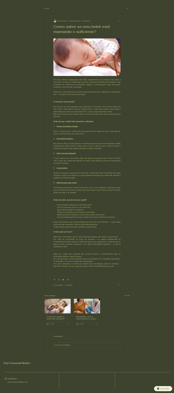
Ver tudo (127, 295)
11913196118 (12, 378)
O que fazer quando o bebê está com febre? (55, 318)
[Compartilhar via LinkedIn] (63, 279)
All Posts (46, 8)
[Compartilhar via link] (68, 279)
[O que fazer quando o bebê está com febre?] (57, 306)
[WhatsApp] (6, 378)
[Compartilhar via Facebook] (54, 279)
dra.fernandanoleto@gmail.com (18, 382)
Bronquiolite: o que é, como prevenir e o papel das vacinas (86, 318)
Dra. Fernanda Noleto (17, 363)
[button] (127, 8)
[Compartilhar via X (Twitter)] (59, 279)
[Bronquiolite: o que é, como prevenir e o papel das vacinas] (87, 306)
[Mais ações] (119, 21)
